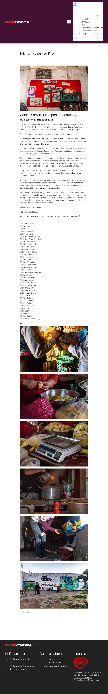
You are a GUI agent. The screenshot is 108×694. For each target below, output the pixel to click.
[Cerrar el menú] (75, 4)
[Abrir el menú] (69, 22)
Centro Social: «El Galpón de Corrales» (48, 115)
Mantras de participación (56, 665)
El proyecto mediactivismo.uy (52, 660)
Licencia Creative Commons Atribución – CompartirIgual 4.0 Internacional (87, 677)
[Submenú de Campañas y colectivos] (97, 17)
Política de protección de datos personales (21, 667)
